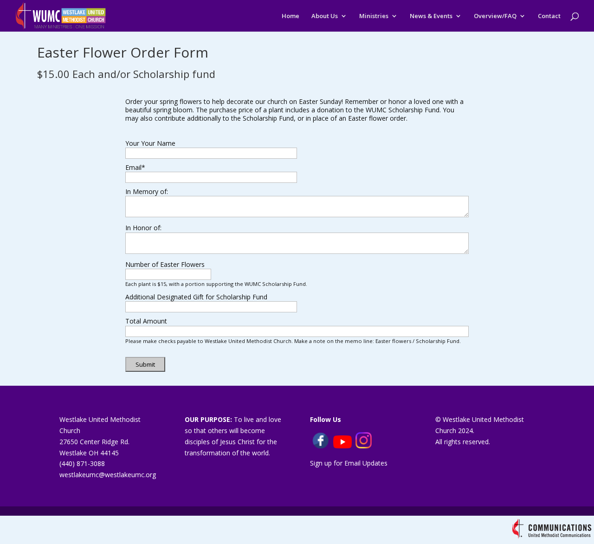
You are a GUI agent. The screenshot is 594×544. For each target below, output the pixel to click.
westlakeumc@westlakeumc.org (107, 474)
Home (290, 16)
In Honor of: (143, 227)
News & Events (431, 16)
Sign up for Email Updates (348, 463)
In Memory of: (146, 191)
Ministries (373, 16)
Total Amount (146, 321)
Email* (135, 167)
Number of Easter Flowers (165, 264)
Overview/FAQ (495, 16)
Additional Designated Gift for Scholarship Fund (196, 296)
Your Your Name (150, 143)
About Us (324, 16)
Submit (145, 364)
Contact (549, 16)
